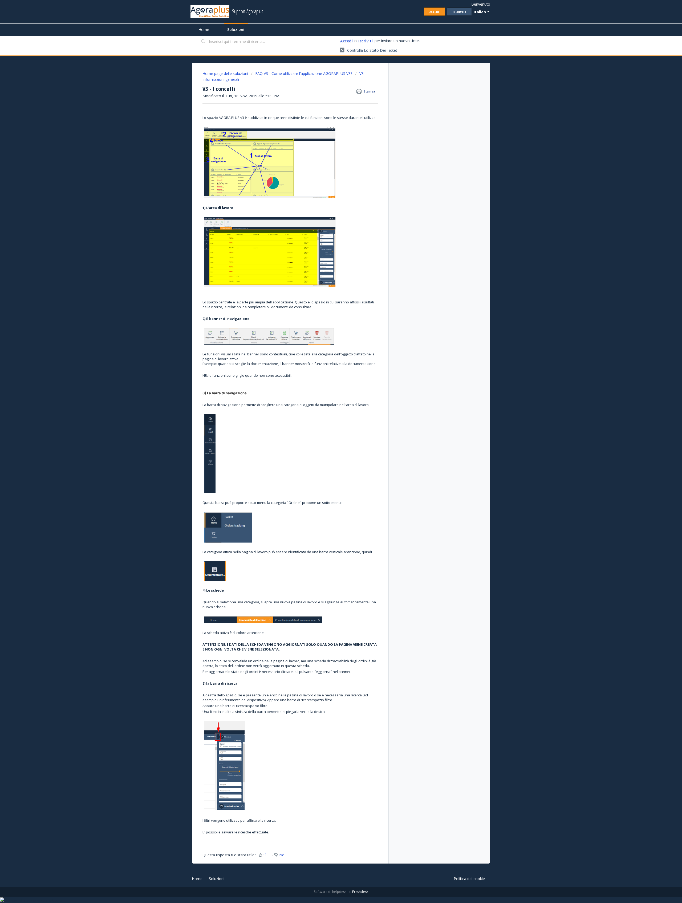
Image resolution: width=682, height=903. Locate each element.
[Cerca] (203, 42)
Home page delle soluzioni (225, 73)
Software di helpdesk (330, 891)
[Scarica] (331, 393)
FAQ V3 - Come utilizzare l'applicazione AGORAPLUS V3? (303, 73)
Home (203, 29)
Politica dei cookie (469, 878)
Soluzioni (235, 29)
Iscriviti (365, 40)
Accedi (346, 40)
